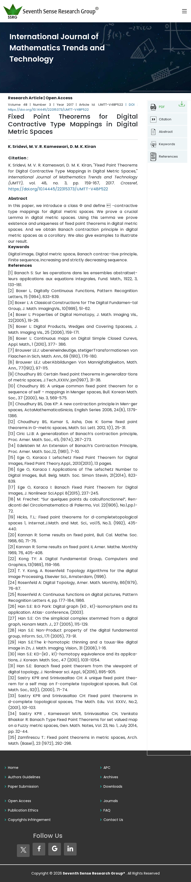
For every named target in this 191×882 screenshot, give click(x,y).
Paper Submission (23, 786)
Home (13, 767)
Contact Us (113, 819)
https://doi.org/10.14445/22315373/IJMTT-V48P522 (58, 189)
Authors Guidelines (24, 777)
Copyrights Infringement (29, 819)
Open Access (19, 801)
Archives (110, 777)
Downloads (112, 786)
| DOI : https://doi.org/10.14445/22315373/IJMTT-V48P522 (73, 107)
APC (106, 767)
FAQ (106, 810)
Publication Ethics (23, 810)
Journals (110, 801)
